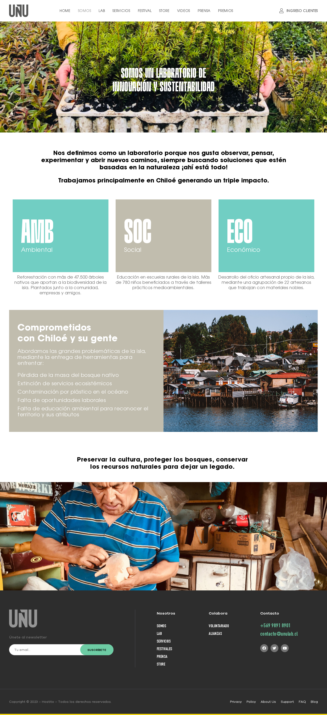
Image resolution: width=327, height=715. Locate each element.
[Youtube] (285, 648)
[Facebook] (264, 648)
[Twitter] (274, 648)
